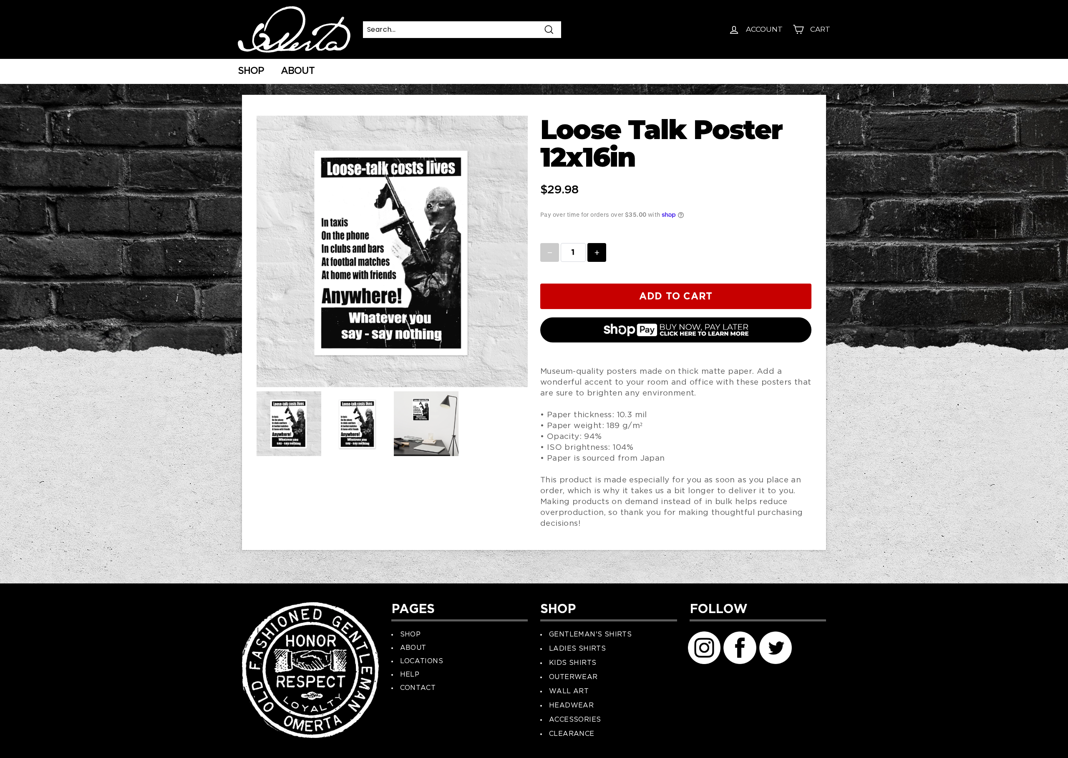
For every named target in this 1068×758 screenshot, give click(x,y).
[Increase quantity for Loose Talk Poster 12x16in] (596, 252)
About (298, 71)
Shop (251, 71)
